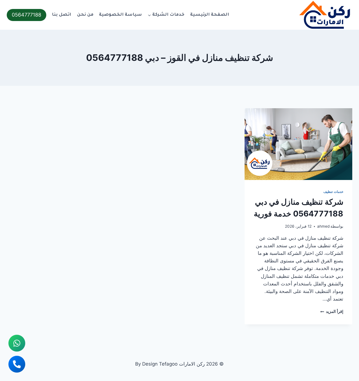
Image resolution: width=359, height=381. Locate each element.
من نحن (85, 15)
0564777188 (26, 15)
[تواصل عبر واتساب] (16, 343)
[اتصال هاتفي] (16, 364)
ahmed (323, 226)
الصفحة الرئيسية (209, 15)
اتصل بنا (61, 15)
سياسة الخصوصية (120, 15)
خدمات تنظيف (333, 192)
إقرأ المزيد (331, 311)
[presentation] (298, 144)
